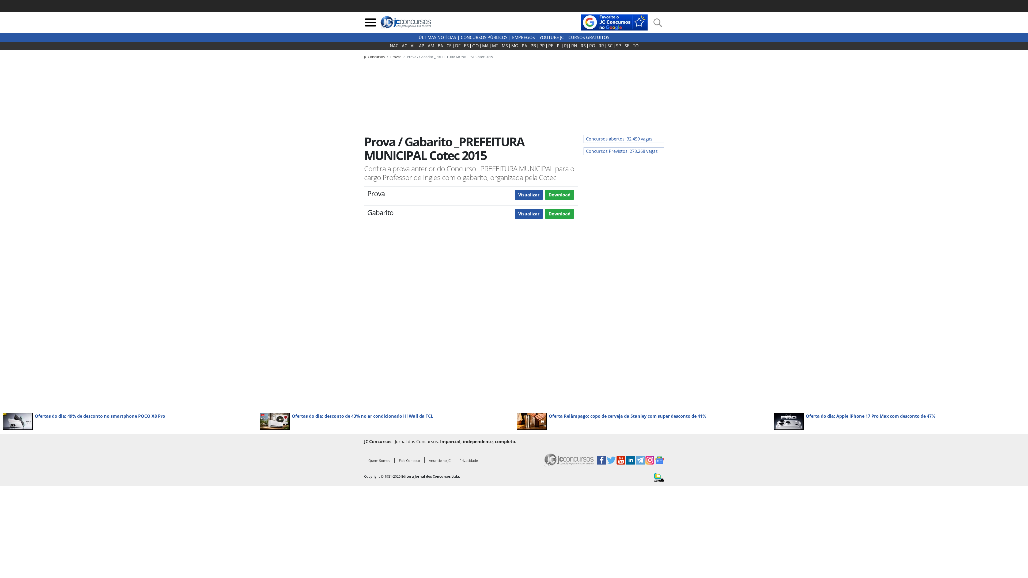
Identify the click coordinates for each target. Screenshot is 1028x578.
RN (574, 46)
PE (550, 46)
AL (413, 46)
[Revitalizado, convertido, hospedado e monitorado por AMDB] (659, 477)
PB (533, 46)
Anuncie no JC (440, 460)
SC (610, 46)
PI (559, 46)
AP (421, 46)
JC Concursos (374, 56)
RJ (566, 46)
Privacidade (468, 460)
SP (618, 46)
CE (449, 46)
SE (627, 46)
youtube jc (551, 37)
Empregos (523, 37)
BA (440, 46)
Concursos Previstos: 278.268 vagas (622, 151)
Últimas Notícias (437, 37)
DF (457, 46)
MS (505, 46)
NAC (394, 46)
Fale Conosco (409, 460)
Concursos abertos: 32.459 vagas (619, 139)
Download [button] (559, 195)
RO (592, 46)
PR (542, 46)
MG (514, 46)
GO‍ (475, 46)
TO (635, 46)
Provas (395, 56)
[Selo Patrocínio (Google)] (614, 22)
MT (495, 46)
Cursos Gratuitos (588, 37)
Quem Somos (379, 460)
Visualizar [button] (528, 195)
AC (404, 46)
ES (466, 46)
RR (601, 46)
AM (431, 46)
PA (524, 46)
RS (583, 46)
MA (485, 46)
